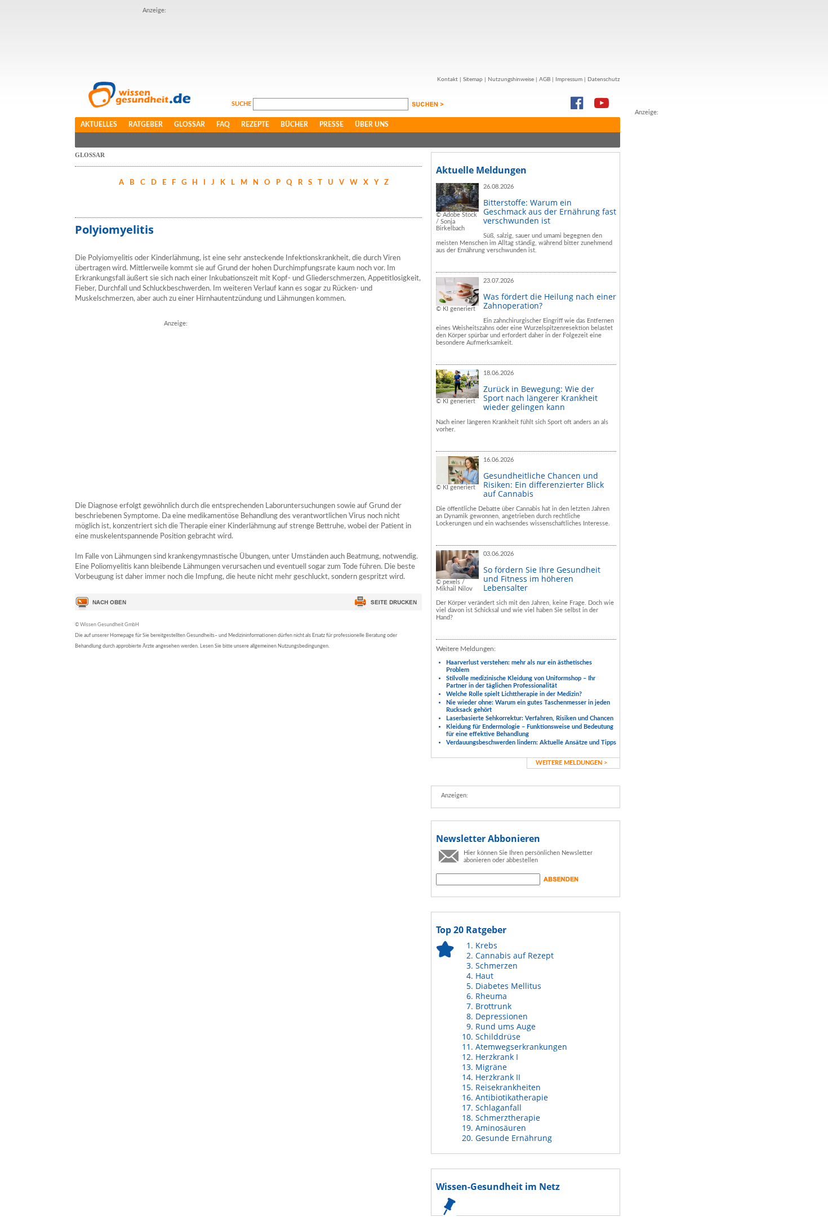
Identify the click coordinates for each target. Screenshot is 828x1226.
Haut (484, 975)
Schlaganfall (498, 1107)
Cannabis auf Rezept (514, 955)
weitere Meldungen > (571, 763)
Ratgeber (145, 124)
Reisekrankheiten (508, 1087)
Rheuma (491, 996)
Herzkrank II (497, 1077)
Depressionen (501, 1016)
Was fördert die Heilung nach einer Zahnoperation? (549, 301)
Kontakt (447, 79)
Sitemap (473, 79)
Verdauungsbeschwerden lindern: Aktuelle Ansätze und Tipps (531, 742)
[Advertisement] (348, 41)
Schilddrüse (497, 1036)
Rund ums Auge (505, 1026)
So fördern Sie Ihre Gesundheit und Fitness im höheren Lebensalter (541, 578)
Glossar (189, 124)
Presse (331, 124)
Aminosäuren (500, 1127)
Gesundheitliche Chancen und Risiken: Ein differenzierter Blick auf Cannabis (543, 484)
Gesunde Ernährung (513, 1138)
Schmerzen (496, 965)
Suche (242, 104)
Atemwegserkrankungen (521, 1046)
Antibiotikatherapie (511, 1097)
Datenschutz (603, 79)
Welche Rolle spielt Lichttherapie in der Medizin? (514, 694)
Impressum (568, 79)
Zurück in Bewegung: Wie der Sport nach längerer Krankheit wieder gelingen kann (540, 398)
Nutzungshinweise (511, 79)
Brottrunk (493, 1006)
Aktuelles (99, 124)
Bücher (294, 124)
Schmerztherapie (507, 1117)
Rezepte (255, 124)
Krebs (486, 945)
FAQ (223, 124)
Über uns (372, 124)
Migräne (491, 1067)
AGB (544, 79)
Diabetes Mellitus (508, 985)
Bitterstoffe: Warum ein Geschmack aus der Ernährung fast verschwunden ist (549, 211)
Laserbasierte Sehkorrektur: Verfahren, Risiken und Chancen (529, 718)
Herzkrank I (496, 1056)
